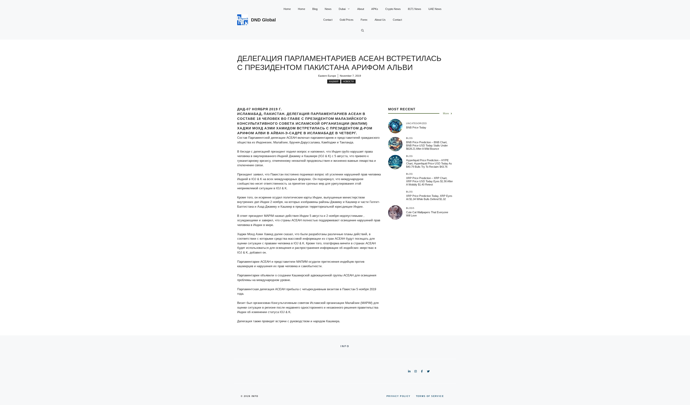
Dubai (342, 8)
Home (287, 8)
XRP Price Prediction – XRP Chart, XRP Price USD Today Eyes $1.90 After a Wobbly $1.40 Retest (429, 181)
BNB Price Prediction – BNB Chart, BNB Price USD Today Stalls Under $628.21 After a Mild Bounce (427, 145)
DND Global (263, 19)
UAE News (434, 8)
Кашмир (334, 81)
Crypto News (393, 8)
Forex (364, 19)
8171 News (414, 8)
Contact (327, 19)
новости (348, 81)
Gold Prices (346, 19)
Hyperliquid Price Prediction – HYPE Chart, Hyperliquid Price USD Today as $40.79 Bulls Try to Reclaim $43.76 (429, 163)
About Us (380, 19)
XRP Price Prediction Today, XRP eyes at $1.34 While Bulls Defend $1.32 (429, 197)
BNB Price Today (416, 127)
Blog (315, 8)
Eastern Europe (327, 75)
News (328, 8)
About (360, 8)
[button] (362, 30)
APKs (374, 8)
